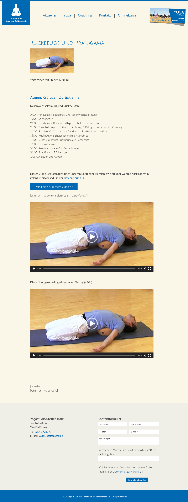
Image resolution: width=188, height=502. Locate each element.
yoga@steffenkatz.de (51, 435)
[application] (91, 237)
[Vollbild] (149, 268)
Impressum (122, 496)
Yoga (67, 15)
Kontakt (105, 15)
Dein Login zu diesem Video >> (54, 187)
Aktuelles (50, 15)
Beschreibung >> (74, 178)
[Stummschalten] (144, 268)
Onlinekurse (127, 15)
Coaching (85, 15)
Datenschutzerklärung (126, 471)
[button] (92, 237)
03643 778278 (43, 431)
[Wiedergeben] (33, 268)
